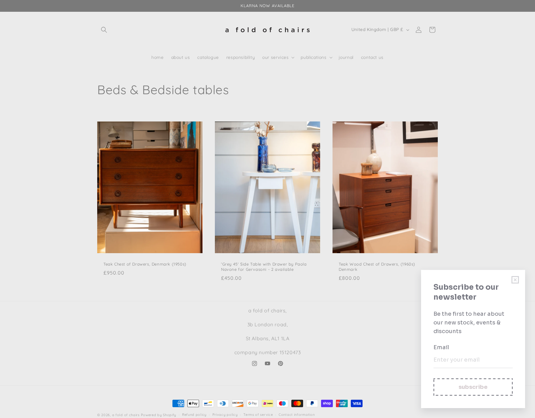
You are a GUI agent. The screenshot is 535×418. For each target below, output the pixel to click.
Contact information (297, 414)
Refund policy (194, 414)
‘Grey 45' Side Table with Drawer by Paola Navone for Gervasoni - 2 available (264, 267)
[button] (104, 30)
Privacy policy (225, 414)
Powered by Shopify (158, 415)
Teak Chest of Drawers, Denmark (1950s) (144, 264)
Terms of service (258, 414)
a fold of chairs (126, 415)
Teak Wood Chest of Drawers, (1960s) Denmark (377, 267)
